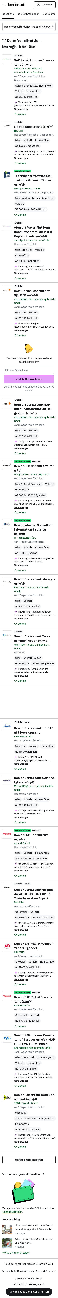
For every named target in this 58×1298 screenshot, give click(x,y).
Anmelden (47, 4)
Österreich (21, 911)
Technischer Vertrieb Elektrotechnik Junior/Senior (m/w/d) (34, 180)
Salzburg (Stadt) (25, 85)
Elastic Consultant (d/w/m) (33, 127)
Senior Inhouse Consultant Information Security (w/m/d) (34, 529)
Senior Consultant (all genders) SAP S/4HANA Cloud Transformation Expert (34, 894)
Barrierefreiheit (26, 1271)
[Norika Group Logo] (28, 1285)
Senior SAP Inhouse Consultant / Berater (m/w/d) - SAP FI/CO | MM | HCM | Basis (34, 1039)
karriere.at (29, 1278)
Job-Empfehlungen (28, 13)
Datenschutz (9, 1271)
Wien (49, 85)
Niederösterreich (31, 198)
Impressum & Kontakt (34, 1263)
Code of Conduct (46, 1271)
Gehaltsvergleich (12, 1211)
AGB (50, 1263)
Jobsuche (8, 13)
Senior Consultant (20, 40)
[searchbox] (29, 27)
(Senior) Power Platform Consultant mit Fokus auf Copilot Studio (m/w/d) (33, 232)
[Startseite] (17, 4)
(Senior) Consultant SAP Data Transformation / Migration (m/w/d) (33, 409)
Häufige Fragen (13, 1263)
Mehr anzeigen (21, 109)
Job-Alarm (49, 13)
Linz (30, 249)
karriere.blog (11, 1219)
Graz (24, 249)
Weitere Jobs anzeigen (29, 1159)
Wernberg (41, 85)
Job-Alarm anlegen (30, 379)
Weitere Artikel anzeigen (16, 1252)
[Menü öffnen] (4, 4)
